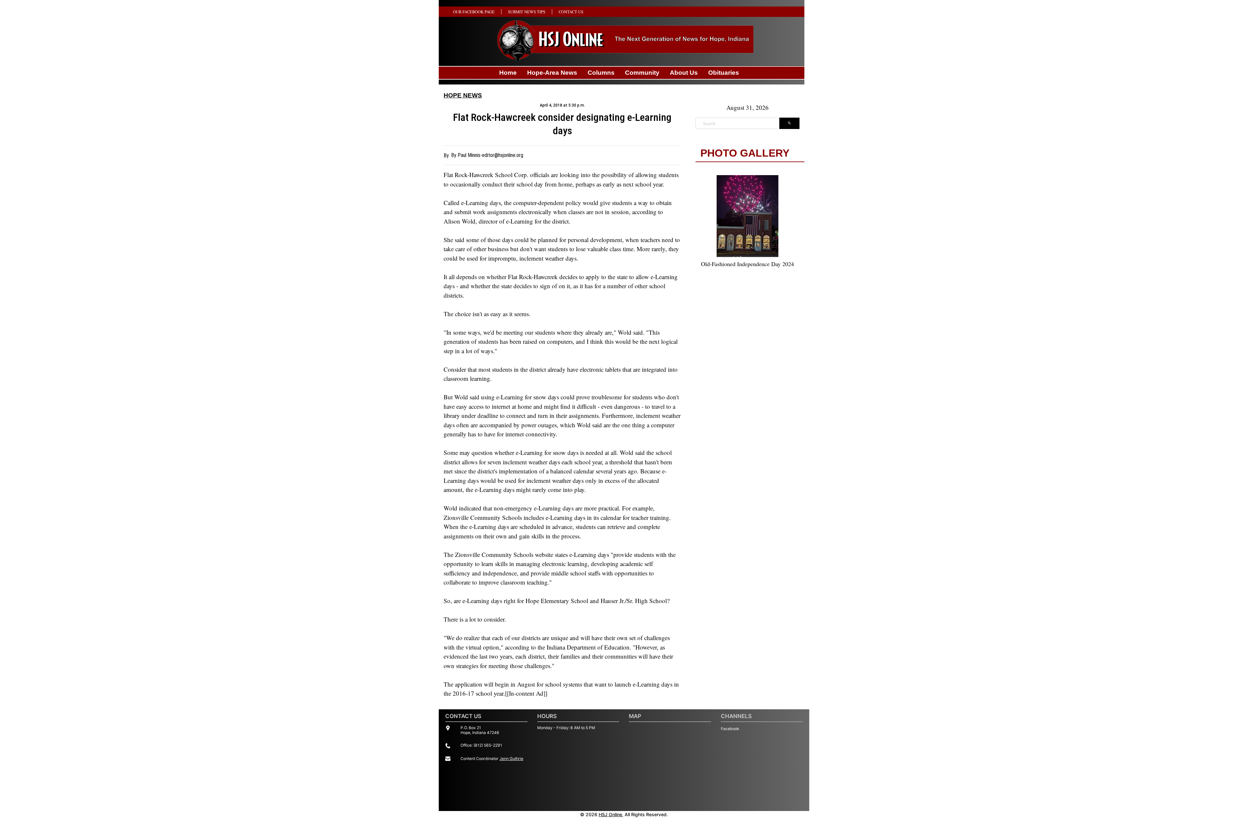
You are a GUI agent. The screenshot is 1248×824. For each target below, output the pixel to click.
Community (642, 72)
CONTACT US (571, 11)
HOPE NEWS (463, 95)
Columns (601, 72)
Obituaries (723, 72)
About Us (684, 72)
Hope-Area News (552, 72)
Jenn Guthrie (511, 758)
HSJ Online (610, 814)
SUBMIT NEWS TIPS (526, 11)
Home (508, 72)
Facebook (730, 728)
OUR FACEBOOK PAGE (474, 11)
